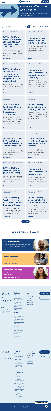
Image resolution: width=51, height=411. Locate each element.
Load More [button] (25, 221)
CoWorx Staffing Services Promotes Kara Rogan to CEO (36, 107)
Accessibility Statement (42, 406)
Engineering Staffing (18, 330)
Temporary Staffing (18, 298)
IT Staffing (16, 334)
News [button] (34, 26)
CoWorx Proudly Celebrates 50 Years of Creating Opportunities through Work (12, 109)
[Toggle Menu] (3, 2)
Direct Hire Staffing (18, 300)
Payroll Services (17, 302)
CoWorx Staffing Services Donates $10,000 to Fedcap (12, 170)
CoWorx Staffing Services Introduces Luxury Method (37, 171)
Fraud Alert (25, 407)
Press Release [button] (43, 26)
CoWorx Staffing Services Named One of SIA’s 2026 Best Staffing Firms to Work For (13, 42)
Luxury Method (4, 309)
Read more (6, 58)
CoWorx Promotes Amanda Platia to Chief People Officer (37, 40)
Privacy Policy (23, 406)
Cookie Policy (31, 406)
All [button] (28, 26)
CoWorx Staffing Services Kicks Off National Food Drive (37, 200)
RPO (15, 303)
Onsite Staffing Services (19, 299)
